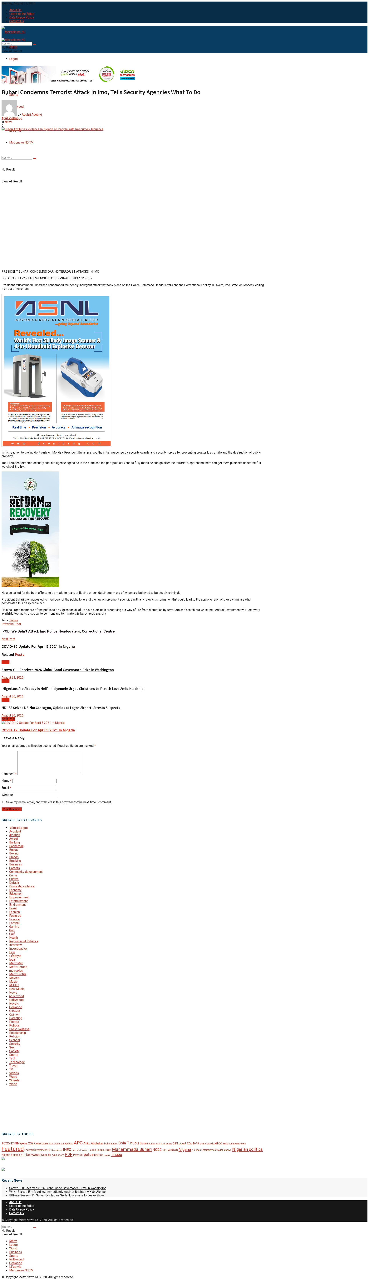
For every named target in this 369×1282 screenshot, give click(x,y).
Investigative (18, 948)
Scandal (14, 1040)
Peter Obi (78, 1154)
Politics (14, 1025)
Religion (14, 1036)
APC (78, 1143)
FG (49, 1149)
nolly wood (16, 996)
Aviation (14, 835)
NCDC (157, 1150)
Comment (9, 774)
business (167, 1144)
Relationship (17, 1033)
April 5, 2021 (10, 118)
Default (14, 883)
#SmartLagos (18, 828)
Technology (17, 1062)
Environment (17, 904)
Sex (11, 1047)
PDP (68, 1154)
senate (107, 1155)
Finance (14, 919)
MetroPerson (18, 967)
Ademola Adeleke (63, 1143)
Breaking (15, 861)
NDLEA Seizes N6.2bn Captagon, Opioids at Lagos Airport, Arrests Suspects (61, 708)
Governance (56, 1150)
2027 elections (38, 1143)
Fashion (14, 912)
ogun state (58, 1154)
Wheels (14, 1080)
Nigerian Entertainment (204, 1149)
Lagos (13, 59)
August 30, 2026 (12, 696)
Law (12, 952)
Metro (13, 1241)
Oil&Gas (14, 1011)
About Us (15, 10)
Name (7, 780)
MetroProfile (17, 974)
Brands (14, 857)
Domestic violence (21, 886)
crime (203, 1143)
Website (7, 795)
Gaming (14, 926)
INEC (67, 1149)
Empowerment (19, 897)
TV (11, 1069)
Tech (12, 1058)
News (8, 122)
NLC (23, 1155)
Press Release (19, 1029)
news (174, 1150)
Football (14, 923)
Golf (12, 934)
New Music (16, 989)
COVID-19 (193, 1143)
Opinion (14, 1014)
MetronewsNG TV (21, 142)
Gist (12, 930)
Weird (13, 1077)
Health (13, 937)
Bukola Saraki (155, 1144)
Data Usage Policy (21, 17)
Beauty (13, 850)
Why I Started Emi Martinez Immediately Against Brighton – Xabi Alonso (57, 1192)
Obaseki (46, 1154)
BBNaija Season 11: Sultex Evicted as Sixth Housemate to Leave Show (56, 1195)
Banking (14, 842)
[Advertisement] (21, 1108)
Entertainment (18, 901)
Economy (15, 890)
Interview (15, 945)
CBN (175, 1143)
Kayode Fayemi (80, 1150)
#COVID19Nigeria (14, 1143)
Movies (14, 978)
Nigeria (185, 1149)
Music (13, 981)
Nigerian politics (247, 1149)
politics (98, 1155)
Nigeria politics (11, 1155)
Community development (26, 872)
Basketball (16, 846)
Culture (14, 879)
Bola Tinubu (128, 1143)
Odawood (15, 1007)
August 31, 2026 (12, 677)
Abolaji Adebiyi (32, 114)
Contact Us (16, 21)
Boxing (13, 853)
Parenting (15, 1018)
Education (15, 894)
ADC (51, 1144)
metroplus (16, 970)
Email (6, 788)
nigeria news (224, 1149)
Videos (14, 1073)
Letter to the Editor (21, 14)
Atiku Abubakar (93, 1143)
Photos (14, 1022)
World (13, 1084)
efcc (218, 1143)
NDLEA (166, 1150)
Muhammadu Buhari (132, 1149)
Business (15, 864)
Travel (13, 1066)
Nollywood (16, 1000)
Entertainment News (234, 1143)
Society (14, 1051)
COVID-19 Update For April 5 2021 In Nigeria (38, 730)
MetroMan (16, 963)
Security (14, 1044)
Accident (15, 831)
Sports (13, 1055)
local (12, 959)
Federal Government (35, 1149)
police (88, 1154)
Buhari (13, 620)
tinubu (116, 1154)
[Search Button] (34, 158)
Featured (15, 915)
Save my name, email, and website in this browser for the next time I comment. (58, 802)
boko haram (110, 1143)
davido (210, 1143)
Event (13, 908)
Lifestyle (15, 956)
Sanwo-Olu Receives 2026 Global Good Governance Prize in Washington (58, 670)
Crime (13, 875)
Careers (14, 868)
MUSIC (14, 985)
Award (13, 839)
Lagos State (104, 1149)
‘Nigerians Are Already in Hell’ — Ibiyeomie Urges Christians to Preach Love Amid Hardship (72, 688)
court (182, 1143)
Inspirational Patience (23, 941)
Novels (14, 1003)
